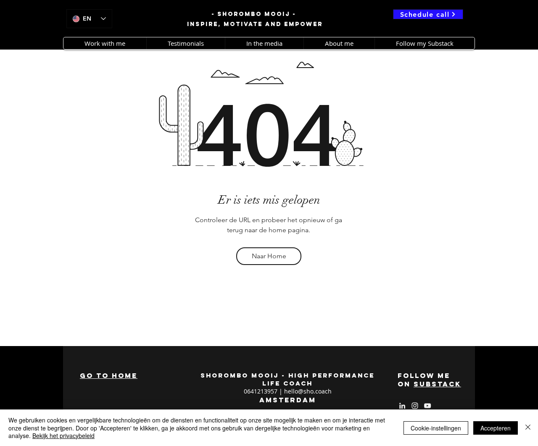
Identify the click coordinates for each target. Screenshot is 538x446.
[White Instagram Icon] (415, 405)
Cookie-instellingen (436, 428)
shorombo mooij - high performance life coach (287, 379)
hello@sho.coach (308, 391)
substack (437, 384)
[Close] (528, 427)
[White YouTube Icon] (427, 405)
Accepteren (495, 428)
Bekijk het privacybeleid (63, 435)
